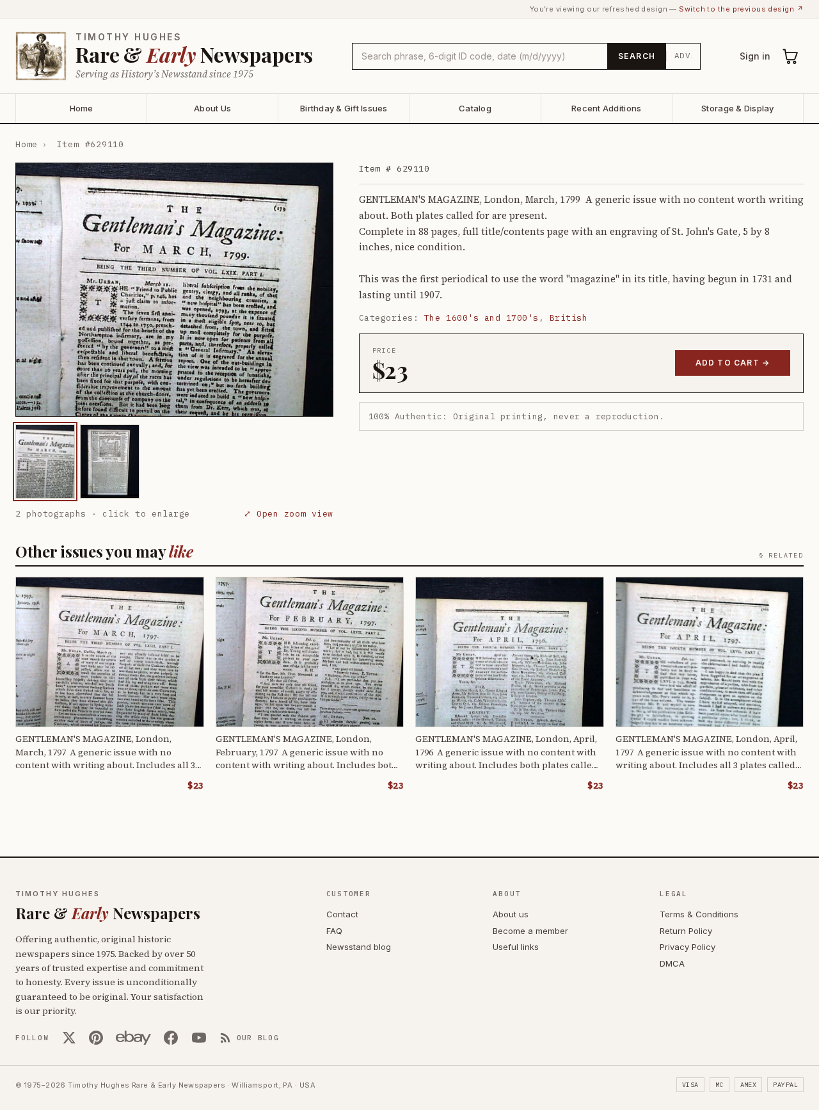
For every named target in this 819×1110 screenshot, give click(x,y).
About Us (212, 108)
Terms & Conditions (699, 914)
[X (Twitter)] (69, 1038)
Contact (342, 914)
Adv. (683, 55)
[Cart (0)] (791, 56)
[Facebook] (171, 1038)
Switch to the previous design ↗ (741, 8)
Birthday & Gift (344, 108)
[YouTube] (199, 1038)
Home (81, 108)
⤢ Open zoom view (288, 513)
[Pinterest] (96, 1038)
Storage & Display (737, 108)
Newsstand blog (358, 947)
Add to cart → (733, 362)
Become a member (530, 931)
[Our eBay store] (133, 1038)
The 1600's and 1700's (481, 317)
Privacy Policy (687, 947)
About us (511, 914)
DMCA (672, 963)
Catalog (475, 108)
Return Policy (686, 931)
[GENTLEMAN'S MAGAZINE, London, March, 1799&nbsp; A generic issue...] (45, 461)
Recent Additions (606, 108)
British (569, 317)
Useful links (516, 947)
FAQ (334, 931)
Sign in (755, 56)
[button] (174, 290)
